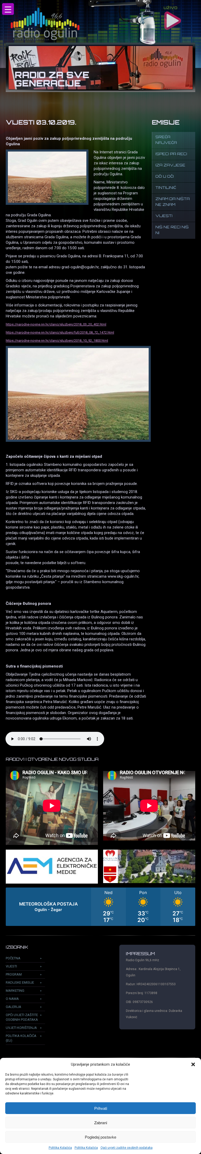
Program (14, 974)
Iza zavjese (170, 165)
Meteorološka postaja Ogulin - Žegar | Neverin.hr (100, 907)
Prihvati (100, 1108)
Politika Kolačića (60, 1148)
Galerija (13, 1007)
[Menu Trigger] (8, 9)
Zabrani (100, 1122)
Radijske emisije (20, 982)
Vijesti (163, 216)
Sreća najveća (166, 140)
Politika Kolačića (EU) (21, 1038)
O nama (12, 999)
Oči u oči (164, 177)
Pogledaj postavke (100, 1137)
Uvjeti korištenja (21, 1028)
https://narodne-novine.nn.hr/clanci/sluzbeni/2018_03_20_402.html (56, 324)
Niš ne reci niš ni (172, 230)
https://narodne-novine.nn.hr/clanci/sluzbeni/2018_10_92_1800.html (57, 341)
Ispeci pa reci (171, 154)
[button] (193, 1064)
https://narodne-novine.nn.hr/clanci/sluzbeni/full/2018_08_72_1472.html (60, 332)
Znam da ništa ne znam (172, 202)
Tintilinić (165, 188)
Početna (13, 958)
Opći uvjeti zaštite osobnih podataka (126, 1148)
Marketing (15, 991)
